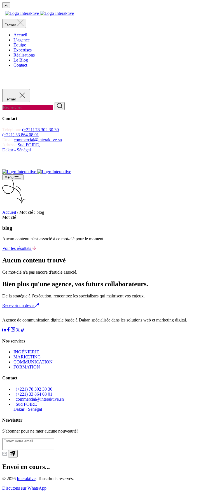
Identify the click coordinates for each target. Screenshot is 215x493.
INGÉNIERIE (26, 351)
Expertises (22, 50)
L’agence (21, 39)
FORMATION (26, 367)
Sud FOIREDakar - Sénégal (27, 407)
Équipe (19, 45)
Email (7, 139)
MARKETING (27, 357)
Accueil (20, 34)
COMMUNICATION (33, 362)
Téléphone (12, 129)
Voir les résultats (17, 248)
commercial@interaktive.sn (38, 139)
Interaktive (26, 478)
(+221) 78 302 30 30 (40, 129)
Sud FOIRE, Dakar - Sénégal (21, 147)
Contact (20, 65)
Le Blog (20, 60)
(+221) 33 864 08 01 (20, 134)
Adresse (10, 144)
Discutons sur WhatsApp (24, 488)
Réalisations (24, 55)
